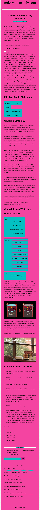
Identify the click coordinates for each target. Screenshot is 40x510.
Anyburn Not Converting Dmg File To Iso (15, 472)
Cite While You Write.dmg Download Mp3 (17, 45)
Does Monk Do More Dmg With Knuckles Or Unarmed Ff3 (12, 452)
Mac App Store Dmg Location (12, 489)
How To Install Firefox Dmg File (13, 482)
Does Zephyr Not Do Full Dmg (12, 479)
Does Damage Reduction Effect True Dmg (15, 493)
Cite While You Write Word (13, 48)
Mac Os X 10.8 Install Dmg (11, 476)
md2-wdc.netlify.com (20, 3)
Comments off (23, 21)
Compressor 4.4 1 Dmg (28, 450)
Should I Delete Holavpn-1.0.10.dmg (14, 469)
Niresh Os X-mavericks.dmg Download (14, 486)
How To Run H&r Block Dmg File (13, 496)
